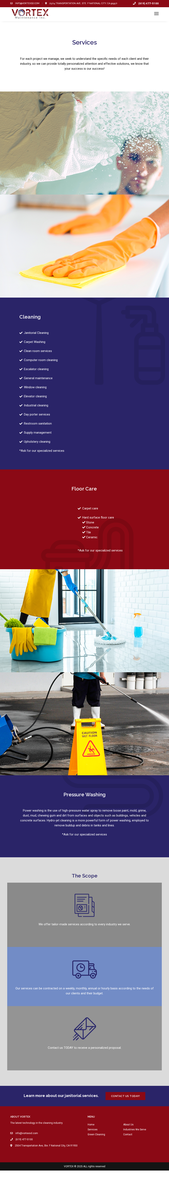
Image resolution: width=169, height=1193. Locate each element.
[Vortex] (31, 14)
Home (91, 1124)
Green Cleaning (96, 1134)
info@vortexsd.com (27, 3)
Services (92, 1129)
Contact (127, 1134)
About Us (128, 1124)
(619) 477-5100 (148, 3)
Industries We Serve (134, 1129)
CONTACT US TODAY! (125, 1096)
